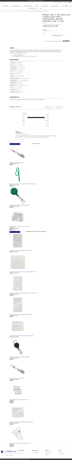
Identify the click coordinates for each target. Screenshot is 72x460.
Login (62, 2)
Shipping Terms (20, 453)
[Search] (70, 6)
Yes (25, 139)
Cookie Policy (61, 453)
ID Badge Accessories (8, 11)
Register (65, 2)
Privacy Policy (61, 452)
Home (2, 11)
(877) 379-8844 (59, 41)
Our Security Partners (48, 453)
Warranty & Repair (35, 453)
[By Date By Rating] (59, 107)
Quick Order (57, 2)
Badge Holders (15, 11)
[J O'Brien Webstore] (9, 452)
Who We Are (47, 452)
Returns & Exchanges (35, 452)
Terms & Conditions (62, 454)
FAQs (19, 452)
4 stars (23, 117)
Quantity (45, 29)
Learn (41, 8)
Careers (46, 455)
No (28, 139)
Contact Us (47, 454)
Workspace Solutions (32, 8)
